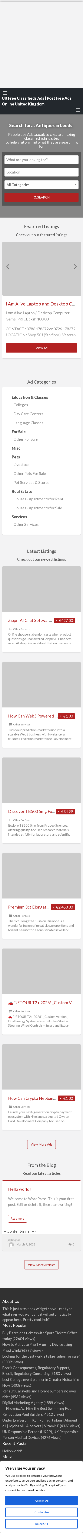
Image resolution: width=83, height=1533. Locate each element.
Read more (19, 1220)
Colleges (20, 404)
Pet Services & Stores (31, 482)
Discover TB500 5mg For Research (39, 811)
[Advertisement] (41, 44)
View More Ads (41, 1144)
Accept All (42, 1500)
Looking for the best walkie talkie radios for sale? (41, 1356)
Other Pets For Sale (29, 473)
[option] (41, 300)
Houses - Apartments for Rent (38, 499)
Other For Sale (25, 439)
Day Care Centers (28, 413)
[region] (41, 1497)
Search (43, 197)
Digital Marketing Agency (22, 1402)
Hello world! (19, 1189)
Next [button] (75, 266)
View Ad (49, 349)
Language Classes (28, 422)
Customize (41, 1512)
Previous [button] (8, 266)
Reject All (41, 1524)
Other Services (26, 524)
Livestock (21, 464)
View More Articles (41, 1265)
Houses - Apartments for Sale (37, 508)
